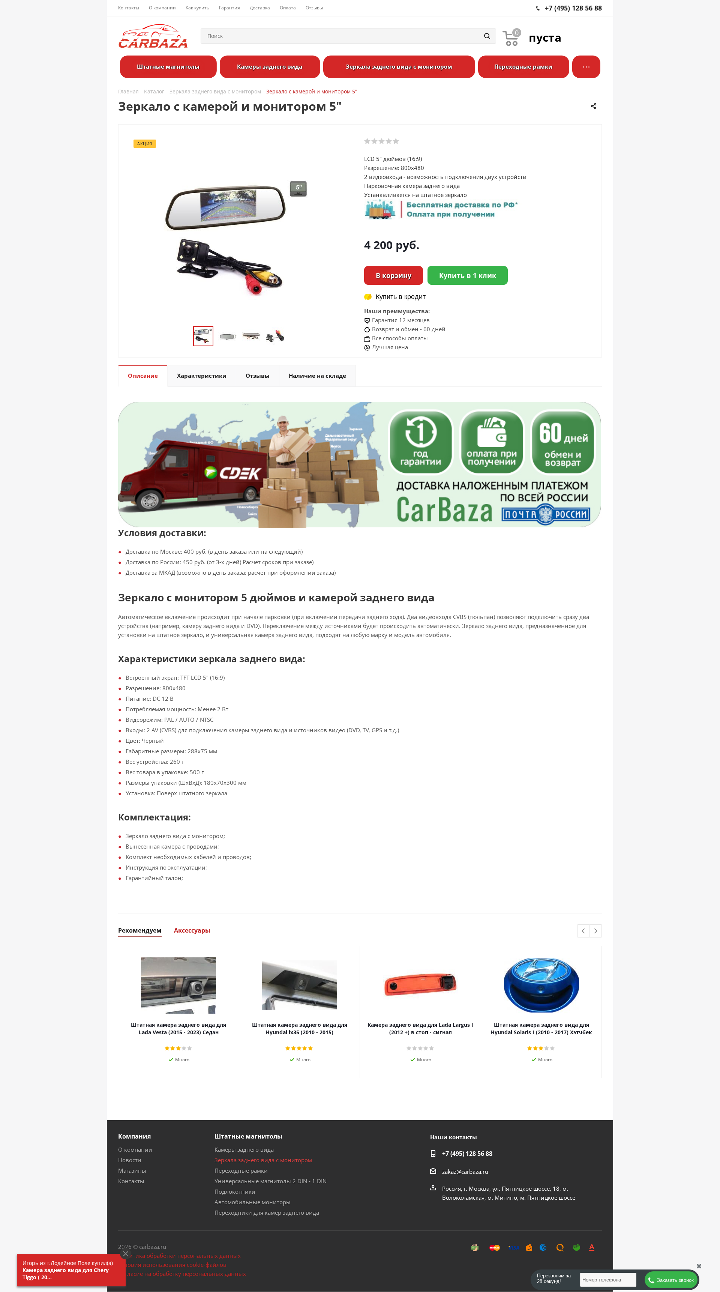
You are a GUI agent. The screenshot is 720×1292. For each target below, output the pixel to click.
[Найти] (487, 36)
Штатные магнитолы (248, 1136)
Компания (134, 1136)
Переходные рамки (241, 1170)
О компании (135, 1149)
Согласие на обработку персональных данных (182, 1273)
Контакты (131, 1181)
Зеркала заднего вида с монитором (263, 1160)
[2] (374, 141)
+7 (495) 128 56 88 (467, 1153)
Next (596, 931)
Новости (129, 1160)
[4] (389, 141)
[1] (367, 141)
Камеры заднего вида (244, 1149)
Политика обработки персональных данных (179, 1255)
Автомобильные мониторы (252, 1202)
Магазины (132, 1170)
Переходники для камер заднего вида (266, 1212)
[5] (396, 141)
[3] (382, 141)
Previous (584, 931)
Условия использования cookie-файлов (172, 1264)
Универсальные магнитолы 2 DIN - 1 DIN (270, 1181)
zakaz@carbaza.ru (465, 1171)
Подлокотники (234, 1191)
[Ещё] (586, 67)
